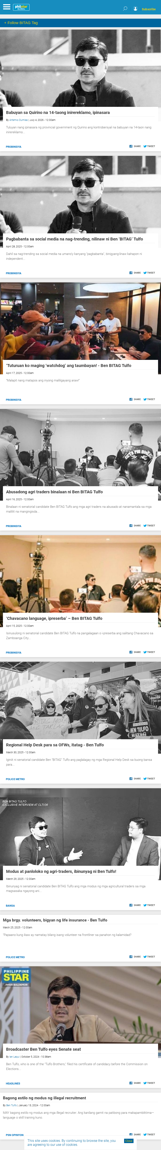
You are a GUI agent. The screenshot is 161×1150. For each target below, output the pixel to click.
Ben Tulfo (11, 1105)
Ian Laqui (14, 1056)
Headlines (13, 1083)
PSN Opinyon (14, 1135)
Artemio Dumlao (18, 120)
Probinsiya (13, 146)
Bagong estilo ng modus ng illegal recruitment (44, 1098)
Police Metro (15, 779)
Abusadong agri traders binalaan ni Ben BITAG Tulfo (54, 491)
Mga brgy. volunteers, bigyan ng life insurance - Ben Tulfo (55, 920)
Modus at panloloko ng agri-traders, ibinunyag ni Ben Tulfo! (61, 871)
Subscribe (149, 9)
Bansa (10, 905)
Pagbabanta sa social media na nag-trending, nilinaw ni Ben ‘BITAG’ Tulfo (74, 239)
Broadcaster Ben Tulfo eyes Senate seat (43, 1049)
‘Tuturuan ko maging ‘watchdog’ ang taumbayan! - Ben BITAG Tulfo (68, 365)
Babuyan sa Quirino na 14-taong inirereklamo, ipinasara (58, 112)
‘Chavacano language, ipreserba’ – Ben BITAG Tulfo (54, 618)
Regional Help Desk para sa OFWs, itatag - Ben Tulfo (55, 744)
